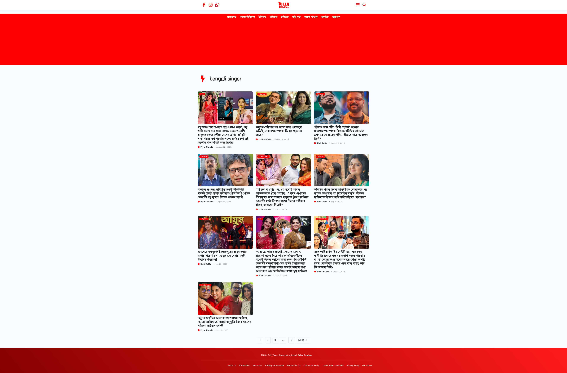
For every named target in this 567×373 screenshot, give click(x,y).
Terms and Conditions (333, 365)
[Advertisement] (283, 42)
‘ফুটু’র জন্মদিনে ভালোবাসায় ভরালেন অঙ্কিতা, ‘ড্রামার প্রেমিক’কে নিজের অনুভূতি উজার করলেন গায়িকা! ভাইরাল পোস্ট (224, 322)
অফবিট (325, 17)
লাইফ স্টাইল (310, 17)
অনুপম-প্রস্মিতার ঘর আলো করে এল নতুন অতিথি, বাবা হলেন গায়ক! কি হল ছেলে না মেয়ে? (279, 131)
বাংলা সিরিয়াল (247, 17)
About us (231, 365)
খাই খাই (296, 17)
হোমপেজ (231, 17)
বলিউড (273, 17)
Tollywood (262, 94)
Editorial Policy (293, 365)
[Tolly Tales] (283, 5)
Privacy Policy (353, 365)
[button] (364, 5)
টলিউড (262, 17)
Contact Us (244, 365)
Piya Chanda (207, 147)
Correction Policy (311, 365)
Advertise (257, 365)
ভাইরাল (336, 17)
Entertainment (263, 156)
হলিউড (285, 17)
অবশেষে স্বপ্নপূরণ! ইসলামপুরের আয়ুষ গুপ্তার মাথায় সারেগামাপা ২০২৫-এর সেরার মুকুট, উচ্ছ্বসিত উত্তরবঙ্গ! (222, 255)
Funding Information (274, 365)
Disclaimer (367, 365)
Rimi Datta (322, 143)
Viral (202, 94)
